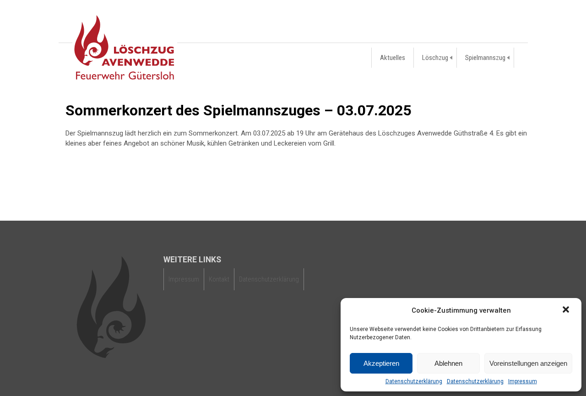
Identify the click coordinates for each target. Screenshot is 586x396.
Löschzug (435, 58)
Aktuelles (392, 58)
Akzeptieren (381, 363)
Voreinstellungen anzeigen (528, 363)
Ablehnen (448, 363)
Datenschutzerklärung (413, 381)
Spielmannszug (485, 58)
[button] (566, 310)
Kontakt (219, 279)
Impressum (522, 381)
